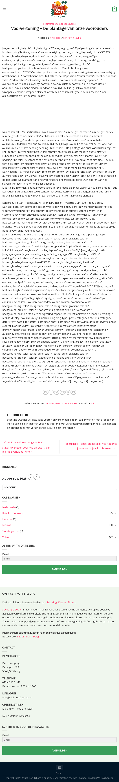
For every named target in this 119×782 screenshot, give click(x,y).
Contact (59, 773)
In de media (9, 507)
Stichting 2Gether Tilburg (61, 602)
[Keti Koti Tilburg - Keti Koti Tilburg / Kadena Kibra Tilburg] (59, 9)
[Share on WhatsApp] (45, 392)
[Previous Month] (30, 477)
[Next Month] (37, 477)
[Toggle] (115, 513)
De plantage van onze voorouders (59, 24)
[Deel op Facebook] (51, 392)
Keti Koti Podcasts (12, 513)
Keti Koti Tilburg (72, 38)
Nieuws (6, 525)
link (92, 403)
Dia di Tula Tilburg (28, 636)
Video (5, 537)
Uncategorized (10, 531)
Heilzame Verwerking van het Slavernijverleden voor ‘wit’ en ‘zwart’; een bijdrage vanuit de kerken (26, 447)
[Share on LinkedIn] (73, 392)
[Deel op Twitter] (56, 392)
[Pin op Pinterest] (68, 392)
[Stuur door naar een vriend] (62, 392)
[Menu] (4, 9)
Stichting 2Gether (12, 609)
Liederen (7, 519)
